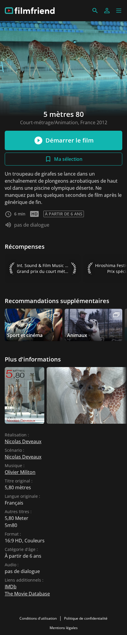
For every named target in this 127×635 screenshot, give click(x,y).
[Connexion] (107, 11)
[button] (119, 11)
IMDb (11, 586)
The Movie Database (27, 593)
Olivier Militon (20, 472)
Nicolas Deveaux (23, 441)
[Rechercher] (95, 11)
